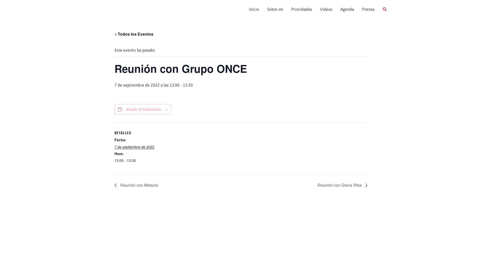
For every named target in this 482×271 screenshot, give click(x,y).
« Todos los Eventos (133, 34)
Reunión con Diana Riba (340, 185)
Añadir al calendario (143, 109)
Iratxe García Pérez (119, 9)
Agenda (347, 9)
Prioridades (301, 9)
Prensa (368, 9)
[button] (385, 9)
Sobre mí (275, 9)
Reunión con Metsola (138, 185)
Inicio (254, 9)
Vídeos (326, 9)
